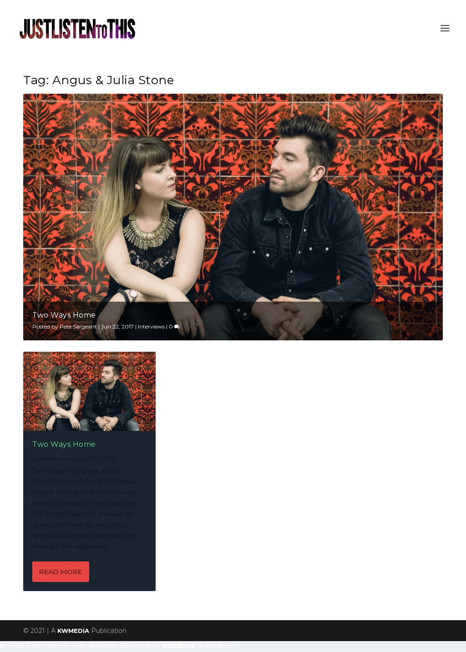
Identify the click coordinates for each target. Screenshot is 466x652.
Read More (60, 571)
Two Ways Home (64, 315)
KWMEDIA (73, 630)
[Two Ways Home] (89, 391)
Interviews (151, 326)
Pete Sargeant (78, 326)
